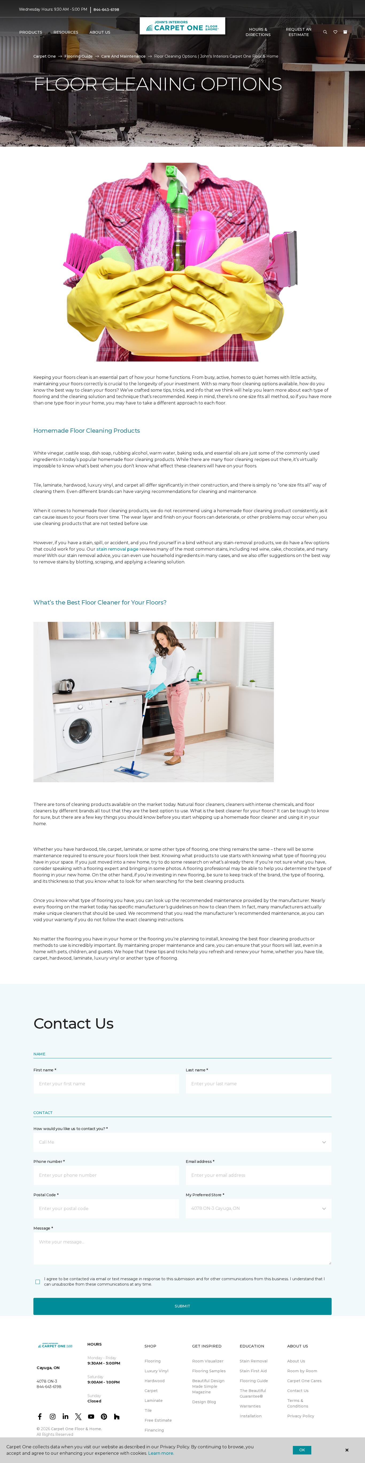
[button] (325, 32)
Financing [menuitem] (154, 1430)
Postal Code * (45, 1195)
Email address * (200, 1161)
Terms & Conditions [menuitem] (297, 1403)
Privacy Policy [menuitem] (300, 1416)
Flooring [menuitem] (153, 1361)
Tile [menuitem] (148, 1410)
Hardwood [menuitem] (155, 1380)
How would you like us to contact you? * (70, 1129)
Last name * (197, 1070)
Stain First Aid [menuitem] (253, 1371)
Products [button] (30, 32)
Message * (43, 1228)
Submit (182, 1306)
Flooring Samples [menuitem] (209, 1371)
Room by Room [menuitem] (302, 1371)
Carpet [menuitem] (151, 1390)
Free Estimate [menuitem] (158, 1420)
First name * (44, 1070)
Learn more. (161, 1453)
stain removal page (117, 549)
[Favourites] (335, 32)
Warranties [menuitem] (250, 1406)
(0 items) (345, 32)
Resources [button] (65, 32)
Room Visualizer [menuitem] (207, 1361)
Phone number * (49, 1161)
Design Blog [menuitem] (204, 1402)
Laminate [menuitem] (154, 1400)
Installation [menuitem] (251, 1416)
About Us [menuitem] (296, 1361)
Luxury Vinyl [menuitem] (156, 1371)
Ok (302, 1450)
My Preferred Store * (205, 1195)
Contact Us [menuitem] (298, 1390)
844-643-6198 (106, 9)
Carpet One (44, 56)
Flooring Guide (78, 56)
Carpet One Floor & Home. (76, 1428)
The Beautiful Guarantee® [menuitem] (253, 1393)
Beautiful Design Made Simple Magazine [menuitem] (208, 1386)
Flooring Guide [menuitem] (254, 1380)
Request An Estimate (299, 32)
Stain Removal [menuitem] (253, 1361)
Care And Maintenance (123, 56)
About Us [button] (100, 32)
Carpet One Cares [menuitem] (304, 1380)
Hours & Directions (258, 32)
